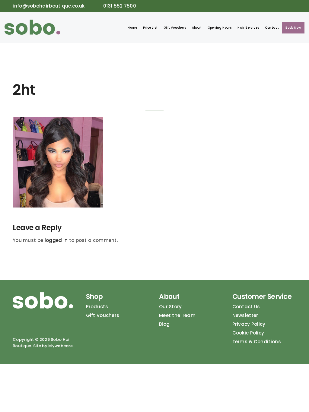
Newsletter (245, 315)
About (197, 27)
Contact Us (246, 306)
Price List (150, 27)
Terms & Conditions (256, 341)
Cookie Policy (248, 333)
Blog (164, 324)
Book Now (293, 27)
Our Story (170, 306)
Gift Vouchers (175, 27)
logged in (56, 240)
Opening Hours (220, 27)
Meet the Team (177, 315)
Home (132, 27)
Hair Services (248, 27)
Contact (272, 27)
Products (97, 306)
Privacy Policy (249, 324)
